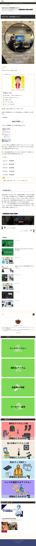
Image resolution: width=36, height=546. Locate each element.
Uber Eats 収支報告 (22, 9)
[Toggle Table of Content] (4, 67)
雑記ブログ (30, 9)
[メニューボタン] (35, 1)
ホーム (14, 540)
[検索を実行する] (34, 314)
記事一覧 (27, 9)
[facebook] (16, 332)
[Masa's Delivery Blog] (2, 1)
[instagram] (19, 332)
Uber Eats (17, 540)
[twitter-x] (18, 332)
